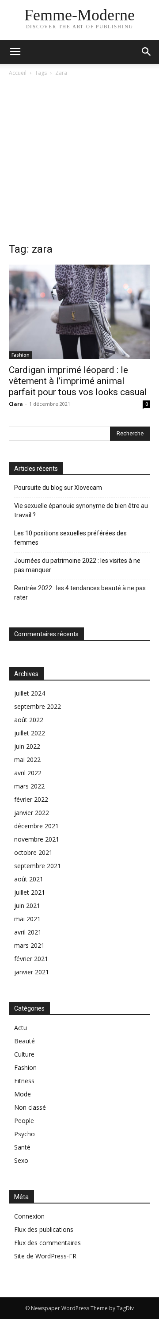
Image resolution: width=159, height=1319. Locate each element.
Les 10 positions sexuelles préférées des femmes (70, 538)
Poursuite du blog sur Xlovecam (58, 487)
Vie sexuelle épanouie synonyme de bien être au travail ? (81, 510)
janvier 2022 (31, 812)
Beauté (24, 1041)
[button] (146, 52)
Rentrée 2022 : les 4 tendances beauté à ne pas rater (80, 593)
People (24, 1120)
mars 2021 (29, 945)
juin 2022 (27, 746)
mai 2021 (27, 919)
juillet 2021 (29, 892)
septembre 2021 (37, 865)
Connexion (29, 1216)
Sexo (21, 1160)
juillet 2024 (29, 693)
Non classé (30, 1107)
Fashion (20, 355)
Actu (20, 1027)
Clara (16, 403)
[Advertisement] (79, 162)
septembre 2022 (37, 706)
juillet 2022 (29, 733)
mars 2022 (29, 786)
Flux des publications (43, 1229)
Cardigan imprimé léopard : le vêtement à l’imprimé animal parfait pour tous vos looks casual (78, 381)
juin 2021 (27, 905)
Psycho (24, 1134)
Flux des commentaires (47, 1242)
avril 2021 (28, 932)
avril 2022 (28, 773)
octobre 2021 (33, 852)
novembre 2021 (36, 839)
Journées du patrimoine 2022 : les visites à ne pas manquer (77, 565)
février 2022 (31, 799)
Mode (22, 1094)
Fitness (24, 1081)
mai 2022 (27, 759)
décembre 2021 (36, 826)
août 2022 (28, 719)
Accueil (17, 73)
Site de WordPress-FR (45, 1256)
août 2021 (28, 879)
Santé (22, 1147)
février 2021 (31, 958)
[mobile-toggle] (15, 52)
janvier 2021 (31, 972)
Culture (24, 1054)
